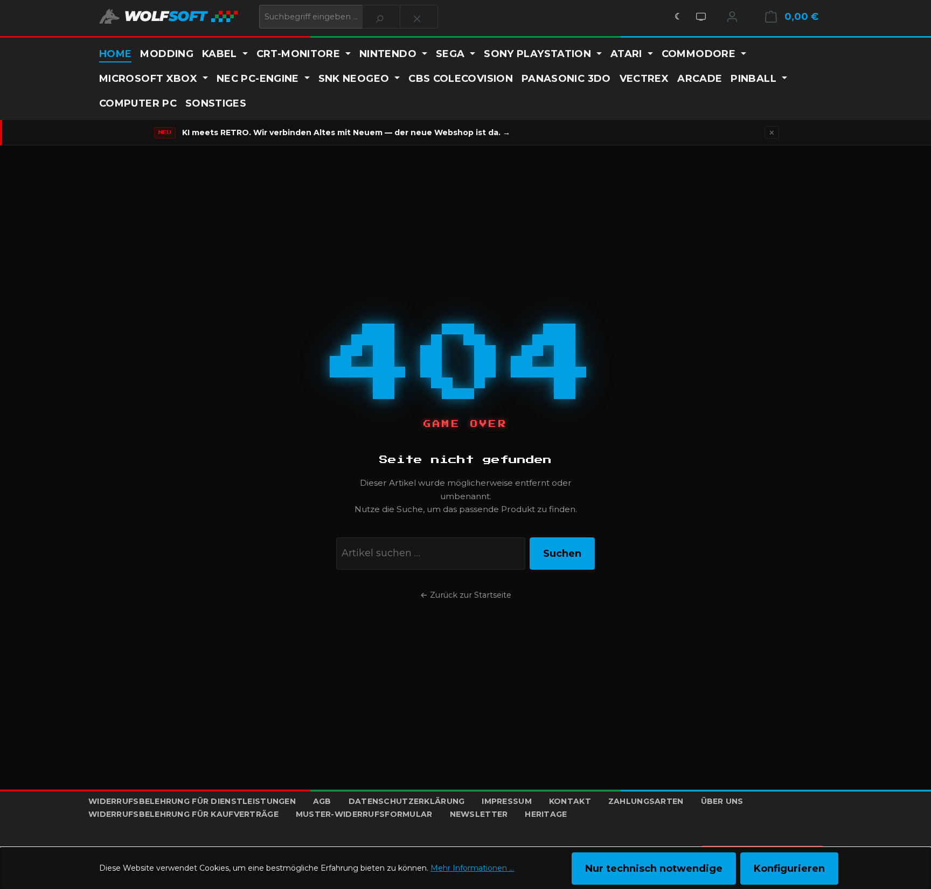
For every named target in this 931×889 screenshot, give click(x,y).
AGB (322, 801)
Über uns (722, 801)
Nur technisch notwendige (653, 868)
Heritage (546, 814)
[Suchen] (381, 17)
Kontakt (570, 801)
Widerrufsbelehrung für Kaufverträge (183, 814)
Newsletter (479, 814)
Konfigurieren (789, 868)
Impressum (507, 801)
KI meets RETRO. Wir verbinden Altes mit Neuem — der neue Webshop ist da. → (346, 132)
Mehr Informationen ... (472, 868)
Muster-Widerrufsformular (364, 814)
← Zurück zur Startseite (465, 595)
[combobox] (311, 17)
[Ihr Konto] (732, 17)
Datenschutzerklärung (407, 801)
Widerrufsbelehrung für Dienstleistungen (192, 801)
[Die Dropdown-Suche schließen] (419, 17)
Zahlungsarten (646, 801)
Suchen (562, 553)
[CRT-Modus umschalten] (701, 17)
